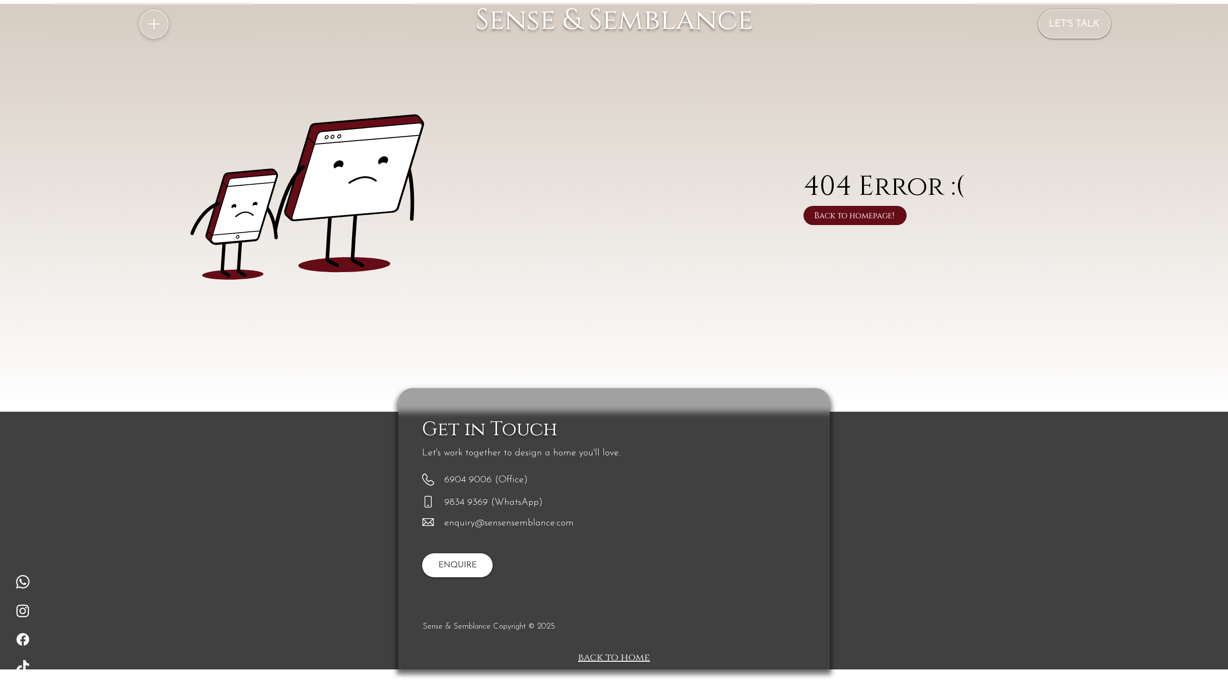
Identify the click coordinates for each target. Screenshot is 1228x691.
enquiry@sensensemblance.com (509, 523)
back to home (614, 657)
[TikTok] (22, 668)
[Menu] (154, 24)
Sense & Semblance (614, 20)
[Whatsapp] (22, 581)
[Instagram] (22, 610)
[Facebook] (22, 639)
